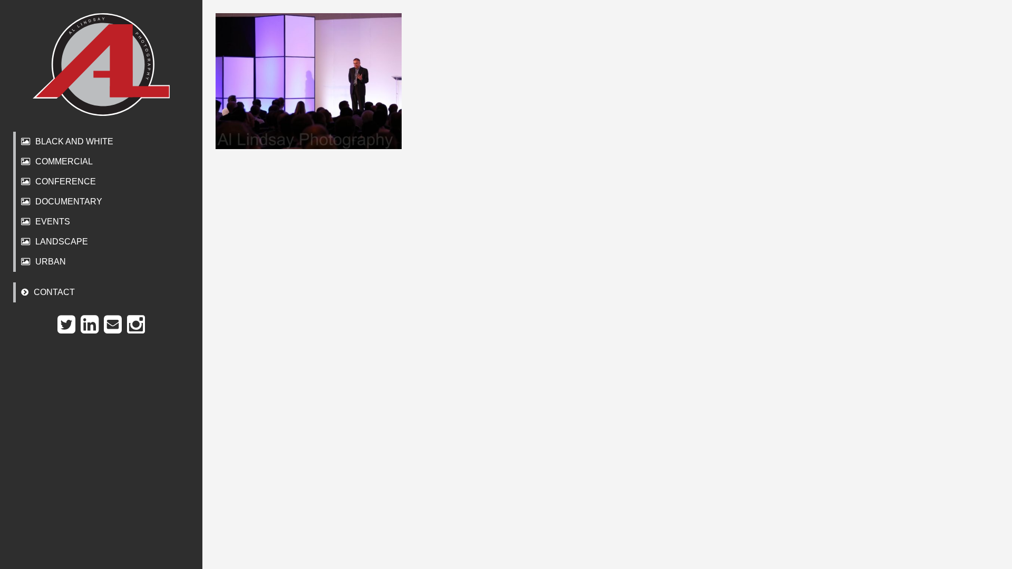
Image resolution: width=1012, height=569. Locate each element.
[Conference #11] (309, 81)
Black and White (74, 141)
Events (52, 221)
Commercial (64, 161)
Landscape (61, 241)
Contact (54, 292)
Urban (50, 261)
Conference (65, 181)
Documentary (68, 201)
